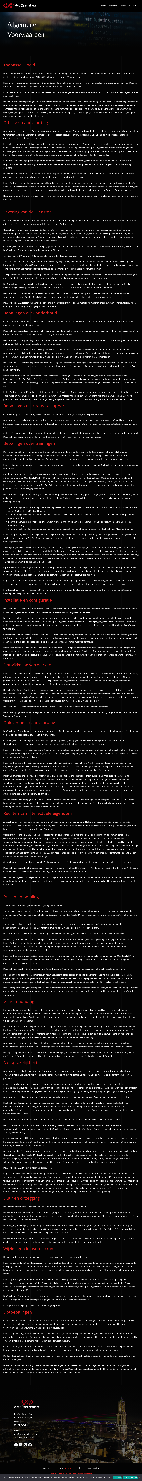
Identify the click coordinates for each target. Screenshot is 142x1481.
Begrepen (117, 1477)
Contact (53, 1474)
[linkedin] (30, 1444)
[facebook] (16, 1444)
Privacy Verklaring (85, 1474)
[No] (139, 1478)
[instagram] (25, 1444)
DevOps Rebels (70, 1468)
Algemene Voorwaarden (67, 1474)
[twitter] (20, 1444)
